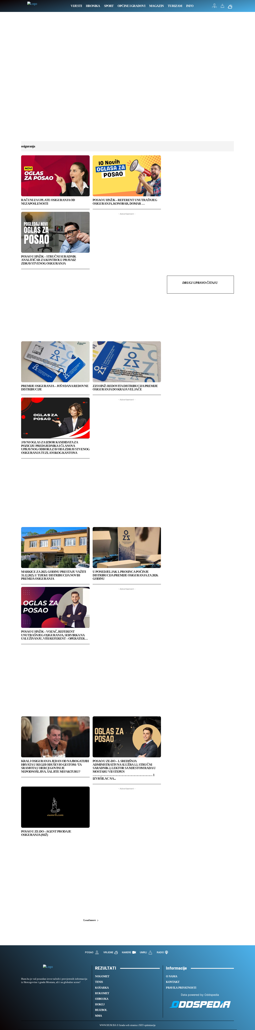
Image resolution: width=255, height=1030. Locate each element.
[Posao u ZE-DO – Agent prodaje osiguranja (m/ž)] (55, 807)
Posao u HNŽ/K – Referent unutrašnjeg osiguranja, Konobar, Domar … (125, 201)
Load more (89, 920)
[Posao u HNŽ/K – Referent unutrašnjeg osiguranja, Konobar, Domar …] (127, 175)
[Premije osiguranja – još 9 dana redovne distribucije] (55, 361)
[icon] (215, 7)
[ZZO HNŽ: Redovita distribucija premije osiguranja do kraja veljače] (127, 361)
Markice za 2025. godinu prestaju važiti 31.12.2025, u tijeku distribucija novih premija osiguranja (53, 575)
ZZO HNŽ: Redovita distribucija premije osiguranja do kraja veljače (125, 387)
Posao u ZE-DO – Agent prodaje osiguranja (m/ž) (46, 833)
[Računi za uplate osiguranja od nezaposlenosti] (55, 175)
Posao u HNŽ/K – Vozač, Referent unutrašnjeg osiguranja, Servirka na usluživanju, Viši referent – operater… (54, 635)
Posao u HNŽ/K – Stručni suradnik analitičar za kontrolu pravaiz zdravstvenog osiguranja (48, 260)
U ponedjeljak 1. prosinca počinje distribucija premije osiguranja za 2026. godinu (125, 575)
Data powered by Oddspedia (200, 994)
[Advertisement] (127, 80)
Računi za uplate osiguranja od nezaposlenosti (48, 201)
